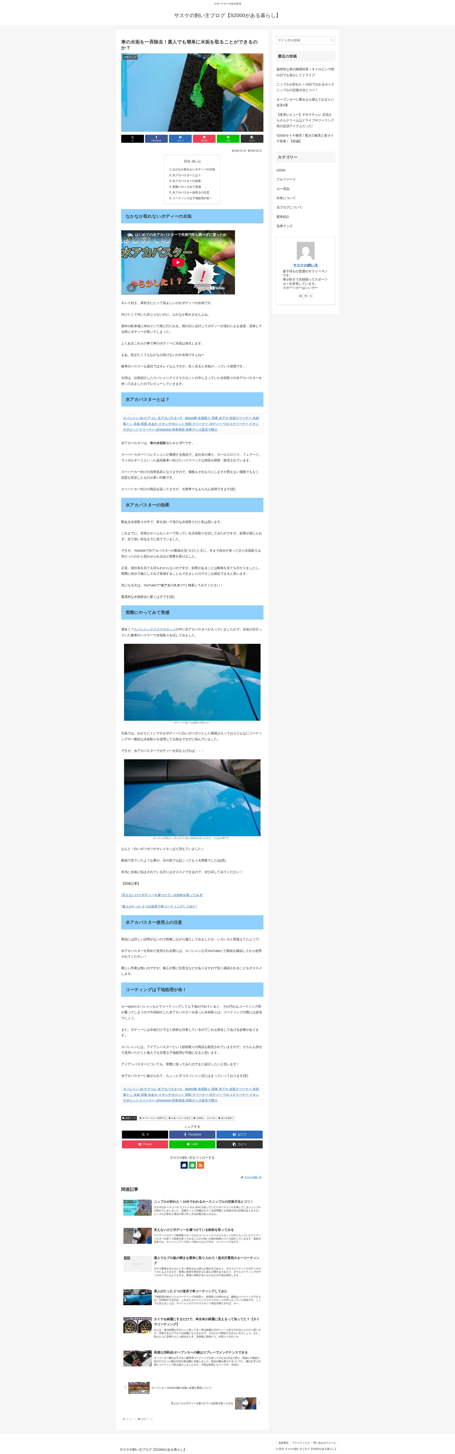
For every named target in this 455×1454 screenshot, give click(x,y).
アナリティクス (301, 1442)
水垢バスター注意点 (181, 1118)
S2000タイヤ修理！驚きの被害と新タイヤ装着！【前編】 (305, 138)
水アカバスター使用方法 (154, 1118)
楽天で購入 (210, 429)
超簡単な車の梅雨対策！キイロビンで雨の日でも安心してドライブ (305, 72)
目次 (187, 161)
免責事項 (283, 1442)
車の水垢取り (227, 1118)
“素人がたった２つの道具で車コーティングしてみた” (159, 906)
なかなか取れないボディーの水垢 (193, 169)
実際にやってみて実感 (186, 186)
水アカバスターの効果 (186, 180)
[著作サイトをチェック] (184, 1165)
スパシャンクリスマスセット (155, 629)
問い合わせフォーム (324, 1442)
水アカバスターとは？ (186, 175)
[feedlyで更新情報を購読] (192, 1165)
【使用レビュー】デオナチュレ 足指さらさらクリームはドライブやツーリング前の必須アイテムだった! (305, 120)
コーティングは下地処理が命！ (192, 198)
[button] (252, 139)
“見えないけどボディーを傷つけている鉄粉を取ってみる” (162, 895)
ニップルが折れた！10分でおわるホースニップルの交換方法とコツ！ (305, 87)
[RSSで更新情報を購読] (200, 1165)
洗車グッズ (130, 1118)
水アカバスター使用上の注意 (190, 192)
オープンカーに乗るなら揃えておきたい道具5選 (305, 102)
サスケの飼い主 (305, 265)
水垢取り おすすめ (205, 1118)
